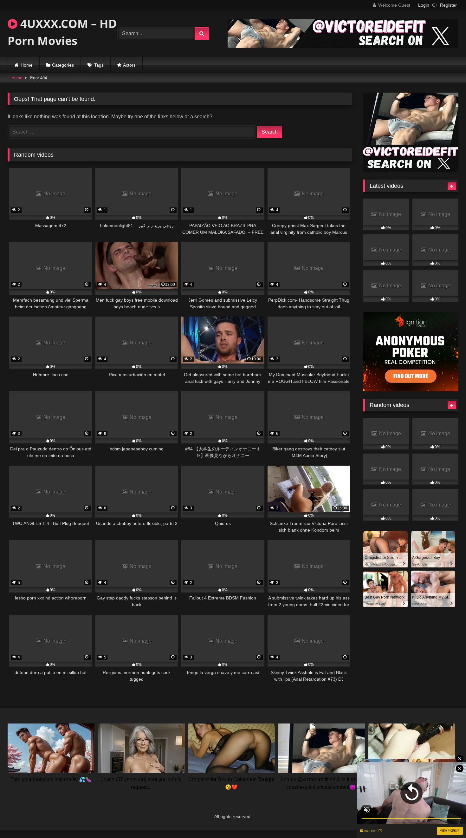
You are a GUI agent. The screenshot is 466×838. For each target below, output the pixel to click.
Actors (129, 65)
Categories (63, 65)
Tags (99, 65)
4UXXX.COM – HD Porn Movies (62, 32)
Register (448, 5)
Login (423, 5)
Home (27, 65)
